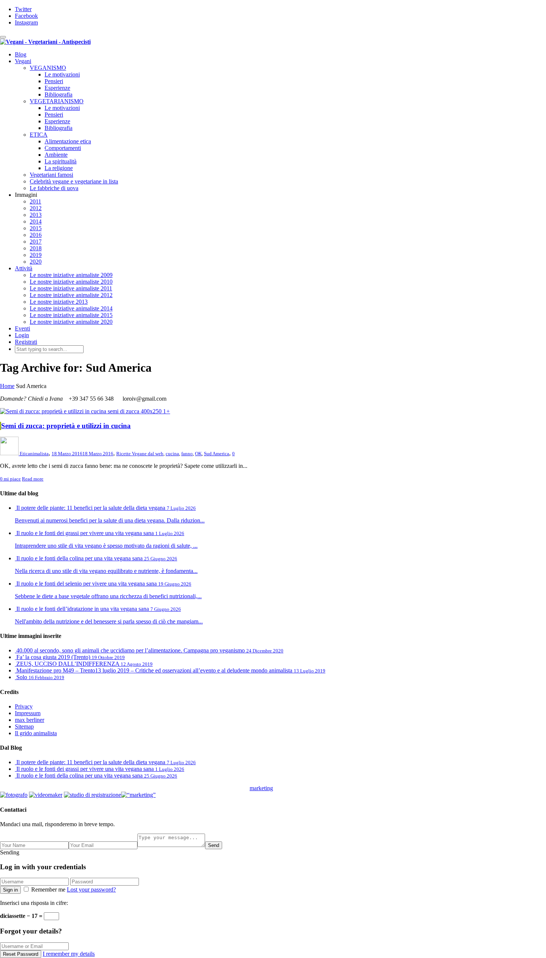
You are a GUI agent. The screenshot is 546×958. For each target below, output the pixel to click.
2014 (36, 221)
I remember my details (69, 954)
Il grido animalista (36, 733)
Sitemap (24, 726)
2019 (36, 255)
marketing (261, 788)
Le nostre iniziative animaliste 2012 (71, 295)
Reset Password (20, 954)
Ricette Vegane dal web (139, 453)
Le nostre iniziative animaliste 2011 (71, 288)
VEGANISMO (48, 68)
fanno (187, 453)
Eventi (22, 328)
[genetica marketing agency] (291, 790)
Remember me (48, 889)
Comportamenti (63, 148)
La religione (59, 168)
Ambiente (56, 154)
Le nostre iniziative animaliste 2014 (71, 308)
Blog (20, 54)
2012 (36, 208)
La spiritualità (61, 161)
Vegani (23, 61)
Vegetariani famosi (51, 175)
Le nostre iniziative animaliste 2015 (71, 315)
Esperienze (57, 88)
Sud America (216, 453)
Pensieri (54, 81)
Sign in (10, 890)
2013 (36, 215)
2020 (36, 261)
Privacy (24, 706)
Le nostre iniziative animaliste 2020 (71, 322)
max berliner (29, 720)
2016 (36, 235)
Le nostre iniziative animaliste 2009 (71, 275)
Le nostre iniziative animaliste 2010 (71, 281)
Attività (23, 268)
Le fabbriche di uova (54, 188)
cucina (172, 453)
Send (213, 845)
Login (22, 335)
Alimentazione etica (68, 141)
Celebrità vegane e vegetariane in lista (74, 181)
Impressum (27, 713)
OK (198, 453)
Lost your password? (91, 889)
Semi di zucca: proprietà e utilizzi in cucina (66, 426)
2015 (36, 228)
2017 (36, 241)
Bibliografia (58, 94)
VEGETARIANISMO (57, 101)
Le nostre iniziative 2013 (59, 302)
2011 (35, 201)
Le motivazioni (62, 74)
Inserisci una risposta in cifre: (34, 903)
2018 (36, 248)
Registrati (26, 342)
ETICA (39, 134)
